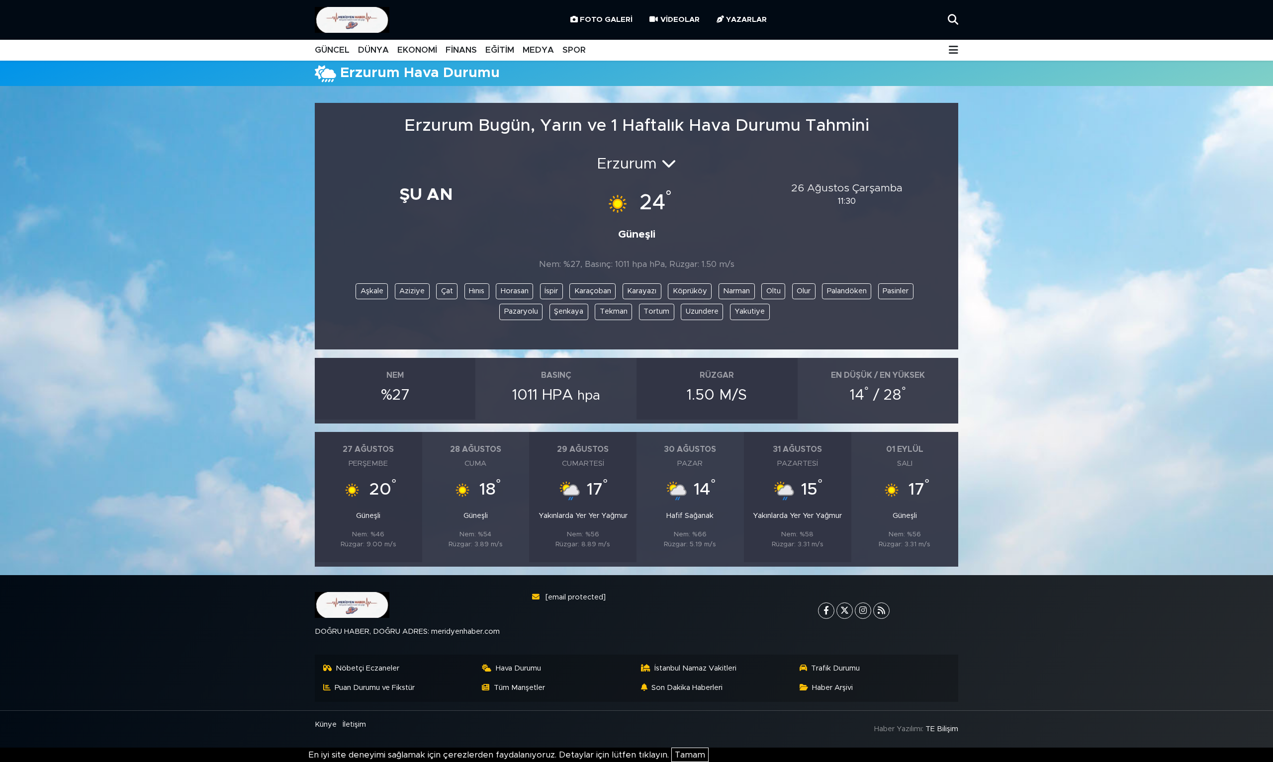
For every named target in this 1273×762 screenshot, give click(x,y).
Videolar (680, 19)
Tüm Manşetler (519, 687)
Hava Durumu (518, 668)
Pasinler (896, 291)
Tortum (656, 311)
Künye (326, 724)
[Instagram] (863, 610)
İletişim (354, 724)
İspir (551, 291)
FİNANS (461, 50)
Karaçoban (592, 291)
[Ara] (953, 19)
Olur (804, 291)
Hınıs (476, 291)
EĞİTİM (499, 50)
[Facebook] (826, 610)
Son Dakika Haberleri (687, 687)
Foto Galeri (606, 19)
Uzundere (702, 311)
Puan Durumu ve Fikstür (375, 687)
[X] (844, 610)
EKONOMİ (417, 50)
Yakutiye (749, 311)
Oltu (773, 291)
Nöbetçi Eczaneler (367, 668)
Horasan (515, 291)
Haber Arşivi (832, 687)
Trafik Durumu (835, 668)
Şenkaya (568, 311)
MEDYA (538, 50)
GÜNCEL (332, 50)
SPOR (574, 50)
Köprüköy (690, 291)
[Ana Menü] (953, 50)
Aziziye (412, 291)
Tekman (614, 311)
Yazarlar (746, 19)
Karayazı (641, 291)
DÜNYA (373, 50)
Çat (447, 291)
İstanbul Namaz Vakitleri (695, 668)
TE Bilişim (941, 729)
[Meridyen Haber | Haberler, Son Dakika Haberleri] (352, 20)
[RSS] (881, 610)
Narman (736, 291)
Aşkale (372, 291)
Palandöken (847, 291)
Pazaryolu (521, 311)
